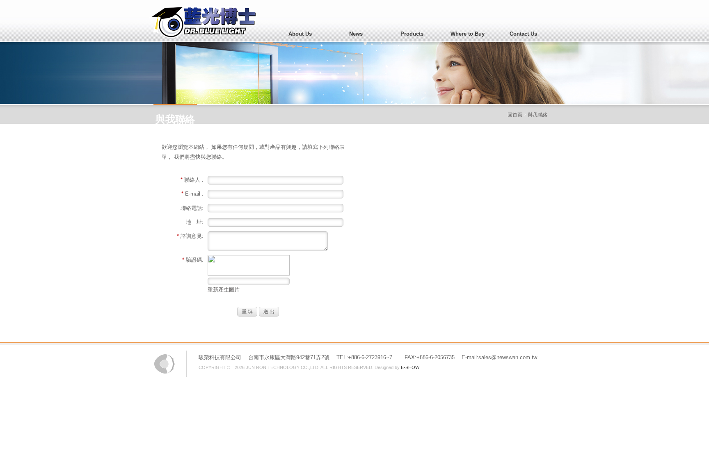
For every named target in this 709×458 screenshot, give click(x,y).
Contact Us (523, 34)
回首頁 (515, 115)
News (356, 34)
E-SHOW (410, 367)
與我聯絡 (537, 115)
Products (411, 34)
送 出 (268, 311)
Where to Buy (468, 34)
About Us (300, 34)
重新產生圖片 (224, 290)
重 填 (247, 311)
